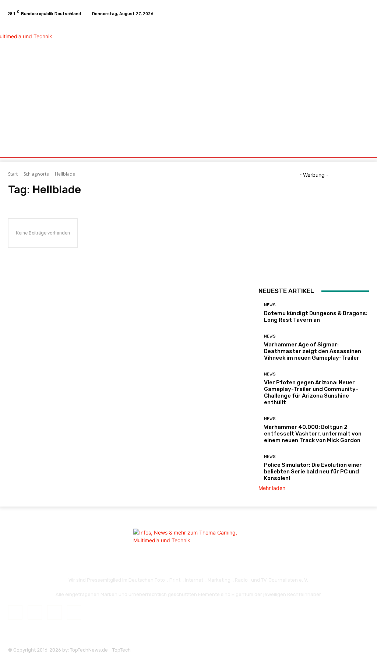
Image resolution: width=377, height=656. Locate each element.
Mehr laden (271, 488)
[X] (357, 13)
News (269, 305)
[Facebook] (339, 13)
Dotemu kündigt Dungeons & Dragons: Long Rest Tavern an (315, 316)
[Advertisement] (233, 80)
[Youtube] (366, 13)
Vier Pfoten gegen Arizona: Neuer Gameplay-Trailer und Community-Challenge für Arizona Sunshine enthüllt (311, 392)
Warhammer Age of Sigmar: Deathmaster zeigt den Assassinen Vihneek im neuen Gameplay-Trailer (312, 351)
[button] (361, 148)
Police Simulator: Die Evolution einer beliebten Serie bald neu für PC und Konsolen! (313, 472)
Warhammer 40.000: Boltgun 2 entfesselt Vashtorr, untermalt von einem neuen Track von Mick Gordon (313, 434)
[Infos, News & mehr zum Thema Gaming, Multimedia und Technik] (48, 79)
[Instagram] (348, 13)
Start (13, 174)
